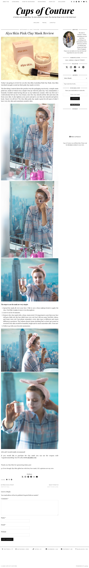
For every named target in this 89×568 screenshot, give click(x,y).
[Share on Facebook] (7, 479)
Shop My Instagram (28, 1)
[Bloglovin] (81, 1)
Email (3, 525)
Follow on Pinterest (76, 136)
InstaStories (42, 1)
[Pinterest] (76, 1)
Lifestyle (52, 22)
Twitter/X (8, 549)
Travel (44, 22)
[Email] (84, 1)
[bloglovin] (79, 67)
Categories (15, 1)
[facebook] (75, 67)
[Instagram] (74, 1)
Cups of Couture (44, 10)
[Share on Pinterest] (11, 479)
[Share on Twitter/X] (9, 479)
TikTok (37, 549)
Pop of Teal (7, 486)
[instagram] (71, 67)
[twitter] (67, 67)
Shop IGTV (52, 1)
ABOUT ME (6, 1)
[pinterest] (83, 67)
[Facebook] (79, 1)
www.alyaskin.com (30, 458)
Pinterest (67, 549)
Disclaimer (61, 1)
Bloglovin (82, 549)
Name (3, 518)
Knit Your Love (52, 486)
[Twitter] (71, 1)
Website (3, 532)
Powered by (82, 566)
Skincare (36, 29)
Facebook (52, 549)
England (36, 22)
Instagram (23, 549)
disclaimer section (72, 145)
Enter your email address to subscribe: (75, 90)
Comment (4, 499)
